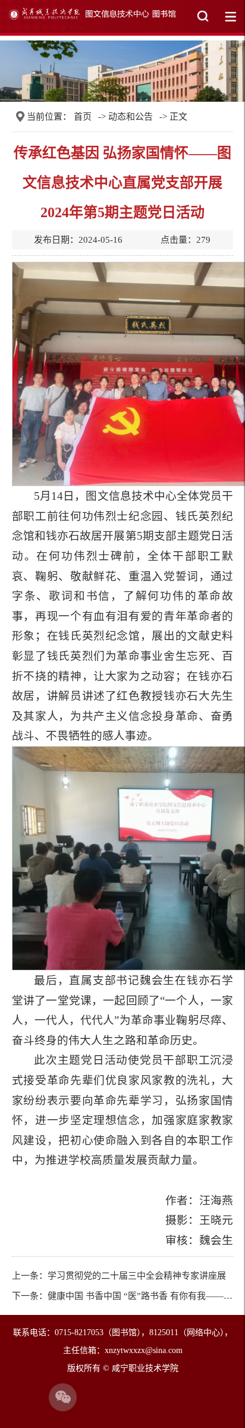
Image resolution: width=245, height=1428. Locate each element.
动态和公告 (130, 116)
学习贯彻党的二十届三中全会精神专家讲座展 (137, 1275)
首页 (83, 116)
